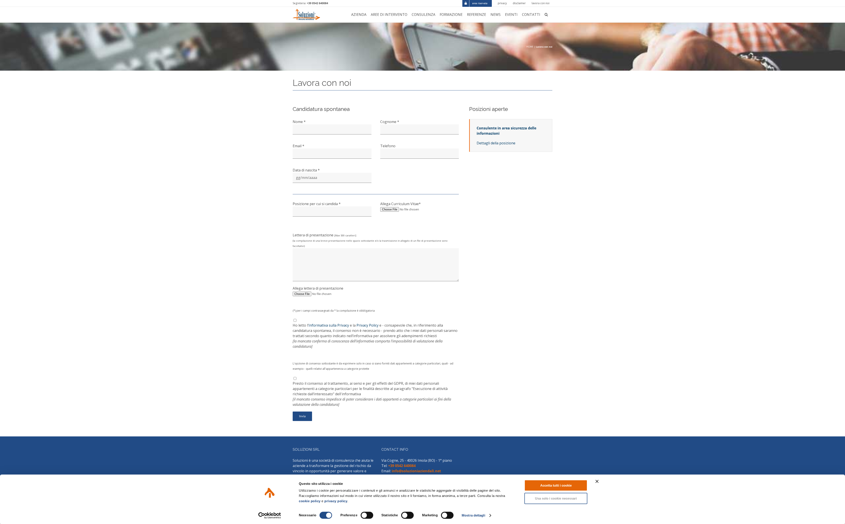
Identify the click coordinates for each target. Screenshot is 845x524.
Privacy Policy (367, 325)
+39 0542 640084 (317, 3)
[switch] (367, 515)
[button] (546, 14)
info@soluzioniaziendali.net (416, 471)
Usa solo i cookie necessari (556, 498)
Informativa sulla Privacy (329, 325)
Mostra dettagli (473, 515)
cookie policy (310, 501)
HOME (529, 46)
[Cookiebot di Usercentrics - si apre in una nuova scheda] (269, 515)
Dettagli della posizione (496, 143)
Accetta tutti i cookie (556, 485)
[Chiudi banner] (597, 481)
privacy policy (335, 501)
